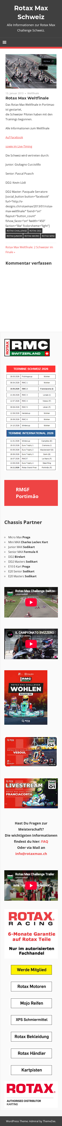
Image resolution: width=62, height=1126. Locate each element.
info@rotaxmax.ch (31, 853)
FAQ (44, 841)
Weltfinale (33, 93)
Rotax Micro (31, 235)
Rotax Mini (48, 235)
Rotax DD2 (35, 230)
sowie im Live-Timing (19, 146)
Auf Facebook (14, 137)
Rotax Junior (14, 235)
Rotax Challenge (17, 230)
